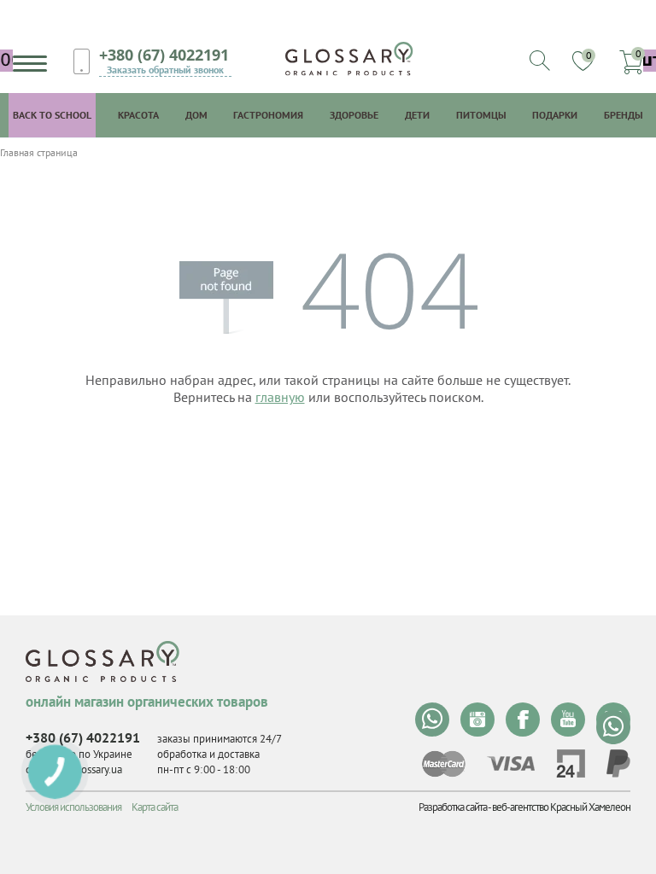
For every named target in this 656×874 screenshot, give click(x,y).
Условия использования (73, 807)
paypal (618, 763)
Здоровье (354, 114)
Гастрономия (268, 114)
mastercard (444, 764)
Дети (417, 114)
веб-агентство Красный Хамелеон (561, 807)
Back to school (52, 114)
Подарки (554, 114)
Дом (196, 114)
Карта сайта (155, 807)
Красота (138, 114)
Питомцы (481, 114)
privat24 (570, 763)
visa (511, 763)
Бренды (623, 114)
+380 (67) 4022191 (164, 54)
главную (280, 396)
